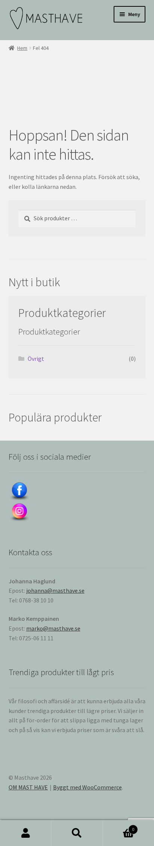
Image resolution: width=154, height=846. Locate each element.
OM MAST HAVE (28, 787)
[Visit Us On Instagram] (77, 512)
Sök (76, 833)
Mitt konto (25, 833)
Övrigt (36, 358)
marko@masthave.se (53, 628)
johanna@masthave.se (55, 590)
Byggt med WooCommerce (87, 787)
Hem (22, 48)
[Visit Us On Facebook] (77, 491)
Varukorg (119, 826)
